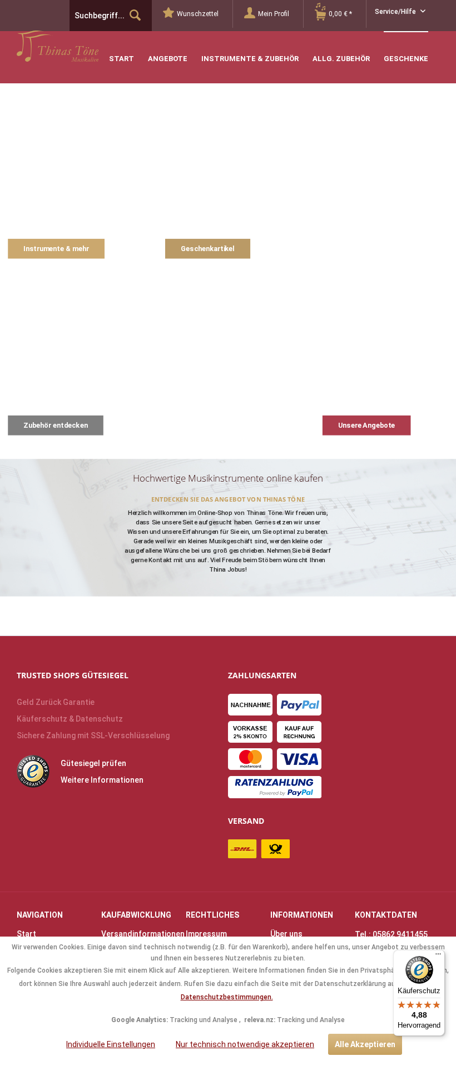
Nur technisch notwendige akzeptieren (245, 1044)
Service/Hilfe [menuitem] (396, 12)
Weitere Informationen (102, 779)
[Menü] (438, 956)
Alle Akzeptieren (365, 1044)
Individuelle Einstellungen (110, 1044)
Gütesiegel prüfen (93, 763)
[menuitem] (198, 14)
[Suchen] (135, 16)
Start (26, 933)
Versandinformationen (140, 933)
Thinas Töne (87, 46)
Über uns (286, 933)
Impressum (206, 933)
